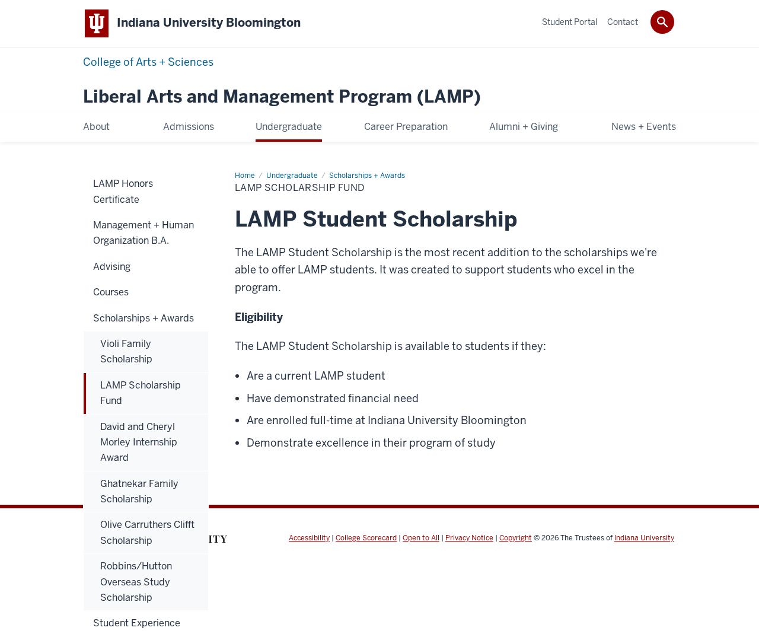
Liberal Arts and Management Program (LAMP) (282, 97)
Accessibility (309, 538)
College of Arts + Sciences (148, 62)
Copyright (515, 538)
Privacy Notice (469, 538)
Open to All (421, 538)
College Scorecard (366, 538)
